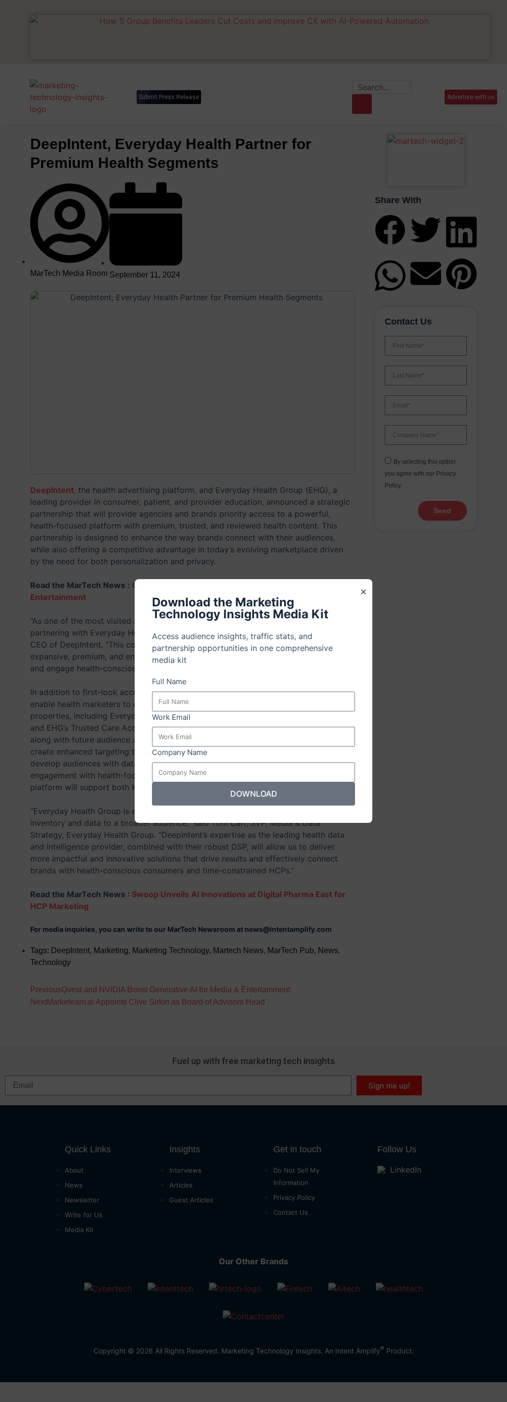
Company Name (179, 752)
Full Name (169, 681)
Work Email (171, 717)
